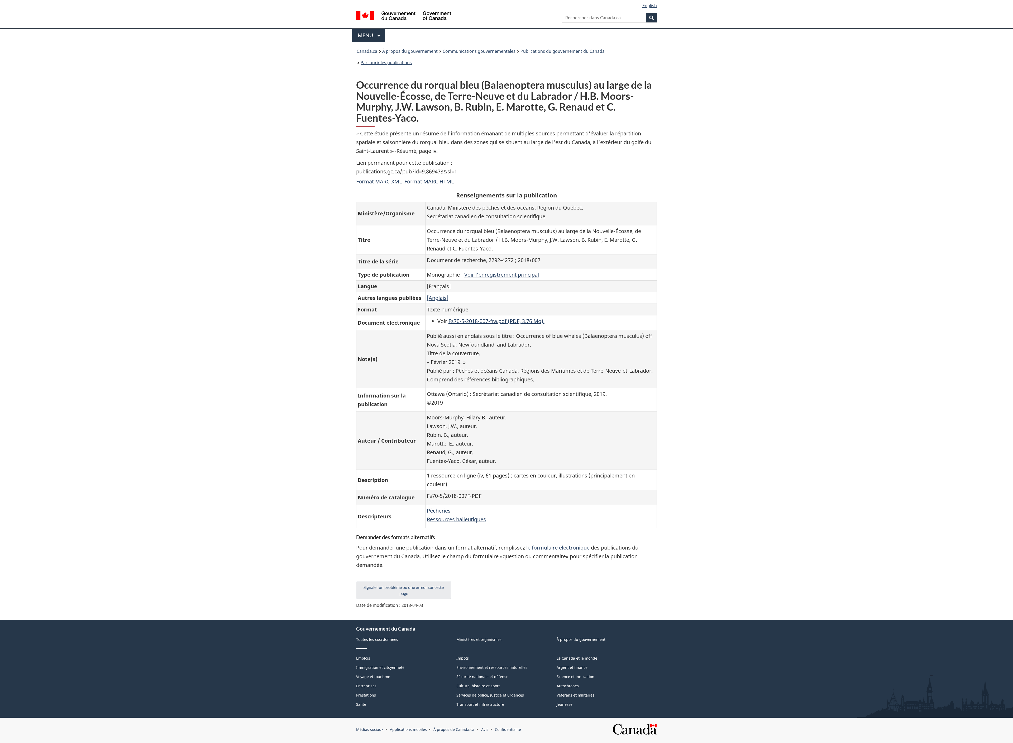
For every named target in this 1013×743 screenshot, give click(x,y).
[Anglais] (437, 297)
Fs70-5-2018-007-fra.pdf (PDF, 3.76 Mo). (496, 321)
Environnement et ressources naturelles (491, 667)
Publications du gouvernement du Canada (562, 51)
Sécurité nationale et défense (482, 676)
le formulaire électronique (558, 547)
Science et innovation (575, 676)
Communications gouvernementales (479, 51)
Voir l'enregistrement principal (501, 274)
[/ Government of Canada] (403, 16)
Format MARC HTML (429, 181)
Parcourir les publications (386, 62)
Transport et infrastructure (480, 704)
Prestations (366, 695)
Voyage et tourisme (373, 676)
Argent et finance (572, 667)
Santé (361, 704)
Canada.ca (367, 51)
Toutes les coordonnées (377, 639)
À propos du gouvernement (410, 51)
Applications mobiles (408, 729)
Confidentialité (508, 729)
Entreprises (366, 685)
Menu (371, 35)
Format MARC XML (379, 181)
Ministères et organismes (478, 639)
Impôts (462, 658)
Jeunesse (564, 704)
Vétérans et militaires (575, 695)
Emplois (363, 658)
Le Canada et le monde (577, 658)
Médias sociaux (369, 729)
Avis (484, 729)
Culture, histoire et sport (478, 685)
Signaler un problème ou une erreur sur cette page (404, 590)
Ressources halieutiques (456, 519)
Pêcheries (439, 510)
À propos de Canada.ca (453, 729)
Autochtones (568, 685)
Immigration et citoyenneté (380, 667)
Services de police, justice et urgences (490, 695)
